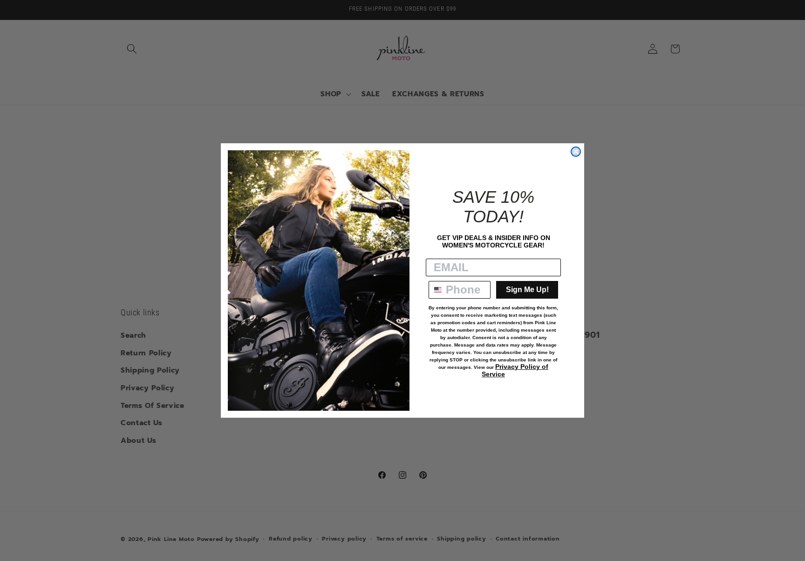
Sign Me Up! (527, 290)
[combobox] (435, 289)
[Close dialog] (575, 151)
